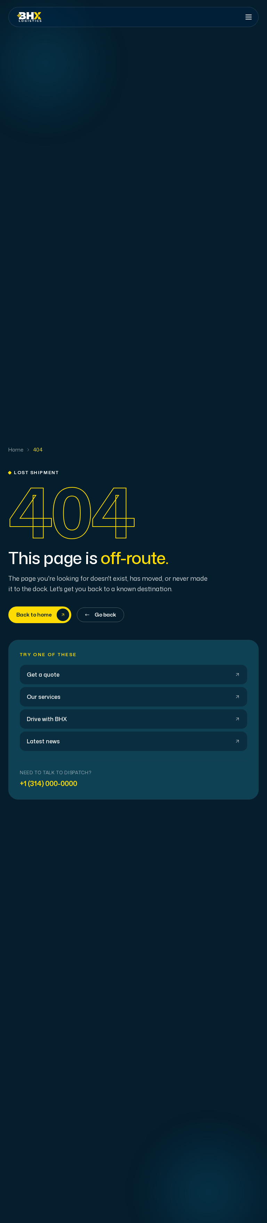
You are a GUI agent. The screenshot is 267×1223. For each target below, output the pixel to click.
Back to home (34, 614)
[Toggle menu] (249, 17)
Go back (105, 614)
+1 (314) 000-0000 (48, 783)
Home (15, 449)
